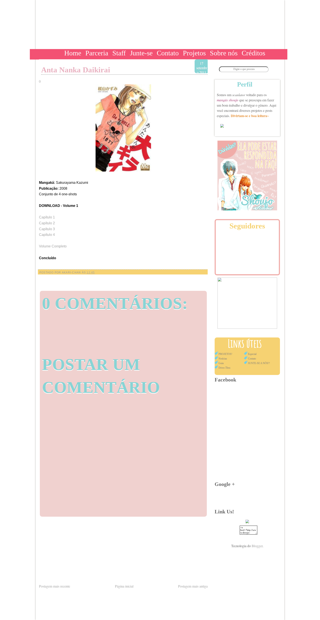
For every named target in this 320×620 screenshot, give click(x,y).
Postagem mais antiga (193, 586)
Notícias (223, 358)
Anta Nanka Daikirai (75, 70)
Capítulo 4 (47, 235)
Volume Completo (53, 246)
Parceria (96, 53)
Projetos (194, 53)
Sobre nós (223, 53)
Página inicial (124, 586)
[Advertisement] (123, 549)
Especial (252, 354)
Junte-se (141, 53)
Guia (221, 363)
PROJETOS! (225, 354)
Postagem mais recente (54, 586)
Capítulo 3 (47, 229)
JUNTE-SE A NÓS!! (259, 363)
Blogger (257, 545)
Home (72, 53)
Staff (119, 53)
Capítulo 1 (47, 217)
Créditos (253, 53)
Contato (168, 53)
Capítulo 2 (47, 223)
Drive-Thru (224, 367)
